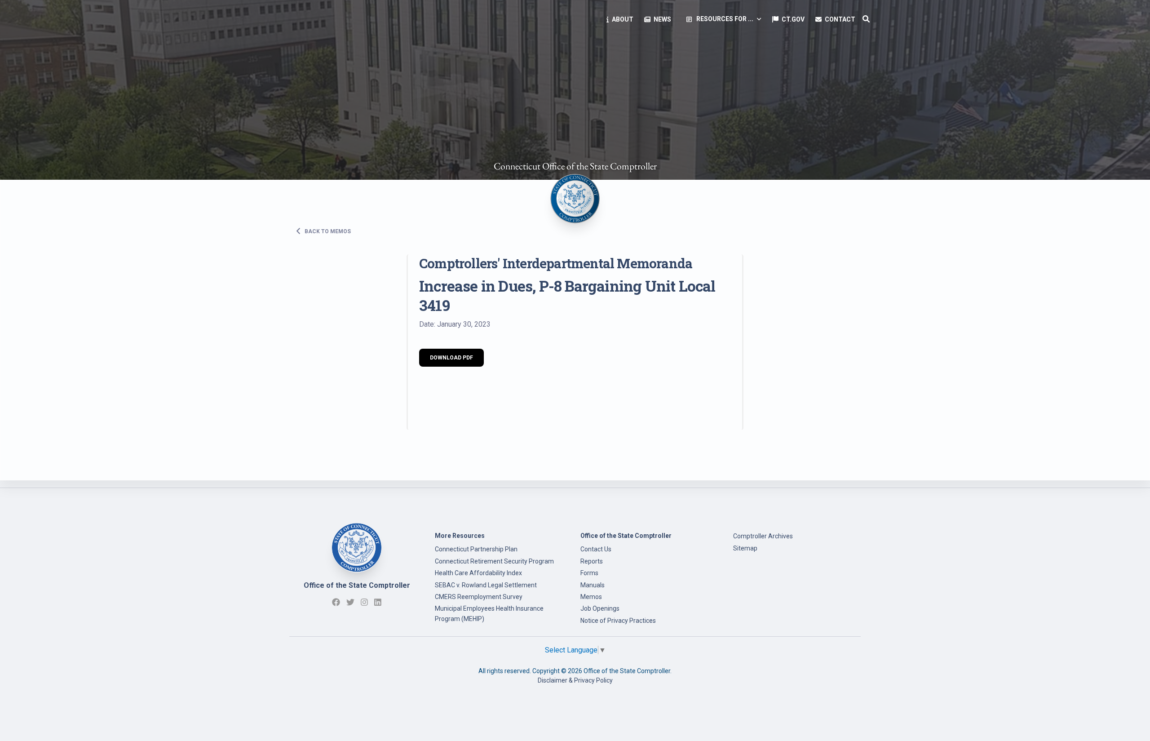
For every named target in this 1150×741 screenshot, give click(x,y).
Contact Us (595, 549)
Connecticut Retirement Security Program (494, 561)
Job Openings (599, 608)
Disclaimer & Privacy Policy (575, 680)
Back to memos (327, 231)
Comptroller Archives (763, 536)
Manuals (592, 585)
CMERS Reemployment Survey (478, 596)
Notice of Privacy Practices (618, 620)
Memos (591, 596)
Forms (589, 573)
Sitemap (745, 548)
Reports (591, 561)
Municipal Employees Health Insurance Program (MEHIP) (489, 613)
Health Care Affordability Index (478, 573)
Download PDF (451, 358)
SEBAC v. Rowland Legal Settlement (486, 585)
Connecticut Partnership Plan (476, 549)
